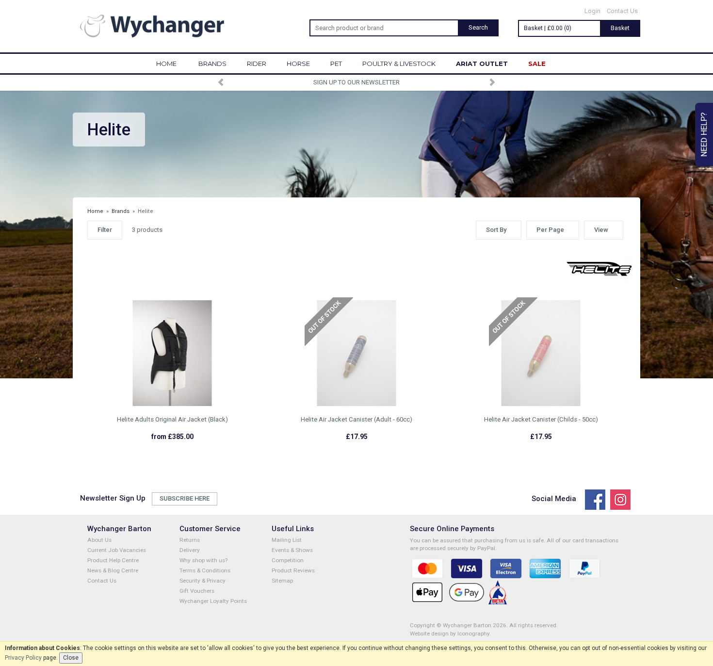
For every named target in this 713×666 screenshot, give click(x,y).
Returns (189, 539)
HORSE (298, 63)
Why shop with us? (203, 560)
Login (592, 11)
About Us (99, 539)
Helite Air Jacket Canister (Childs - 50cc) (541, 419)
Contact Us (622, 11)
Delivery (189, 550)
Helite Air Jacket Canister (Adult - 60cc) (356, 419)
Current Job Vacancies (116, 550)
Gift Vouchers (196, 590)
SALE (537, 63)
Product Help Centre (113, 560)
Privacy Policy (23, 657)
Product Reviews (293, 570)
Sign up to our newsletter (356, 82)
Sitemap (282, 580)
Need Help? (704, 135)
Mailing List (287, 539)
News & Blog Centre (112, 570)
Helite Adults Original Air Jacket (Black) (172, 419)
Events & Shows (292, 550)
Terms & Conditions (204, 570)
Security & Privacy (202, 580)
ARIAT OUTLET (482, 63)
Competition (288, 560)
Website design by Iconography (449, 633)
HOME (166, 63)
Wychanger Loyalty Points (213, 601)
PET (336, 63)
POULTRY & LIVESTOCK (399, 63)
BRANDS (212, 63)
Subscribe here (185, 498)
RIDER (256, 63)
